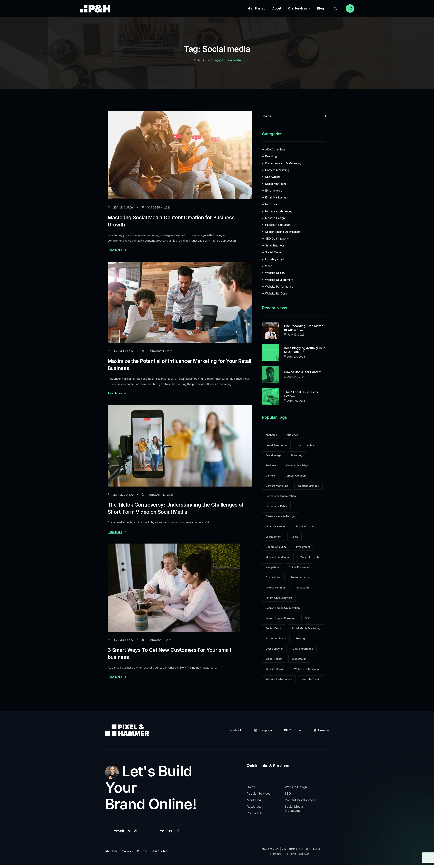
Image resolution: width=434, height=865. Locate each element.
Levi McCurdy (122, 207)
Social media (273, 628)
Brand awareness (276, 445)
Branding (271, 156)
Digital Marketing (276, 183)
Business (271, 465)
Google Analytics (276, 546)
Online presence (299, 567)
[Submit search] (325, 116)
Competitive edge (297, 465)
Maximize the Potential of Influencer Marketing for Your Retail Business (179, 364)
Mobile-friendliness (277, 557)
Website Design (275, 272)
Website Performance (279, 286)
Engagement (273, 536)
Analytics (271, 434)
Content (270, 475)
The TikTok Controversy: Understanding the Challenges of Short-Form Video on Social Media (176, 508)
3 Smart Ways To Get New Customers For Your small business (169, 653)
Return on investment (278, 597)
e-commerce (273, 190)
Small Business (274, 245)
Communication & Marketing (283, 163)
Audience (292, 434)
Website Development (279, 279)
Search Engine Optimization (283, 231)
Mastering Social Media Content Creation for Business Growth (171, 221)
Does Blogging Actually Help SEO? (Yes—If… (304, 350)
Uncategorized (274, 259)
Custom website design (280, 516)
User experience (303, 648)
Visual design (273, 658)
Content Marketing (277, 170)
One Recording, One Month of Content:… (303, 327)
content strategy (308, 485)
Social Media (273, 252)
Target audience (275, 638)
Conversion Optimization (280, 496)
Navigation (272, 567)
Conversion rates (276, 506)
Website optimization (307, 669)
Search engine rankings (280, 618)
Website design (274, 669)
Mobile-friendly (309, 557)
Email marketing (275, 197)
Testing (300, 638)
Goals (294, 536)
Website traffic (311, 679)
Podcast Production (278, 224)
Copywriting (272, 176)
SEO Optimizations (277, 238)
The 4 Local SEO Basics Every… (301, 394)
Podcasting (302, 587)
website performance (278, 679)
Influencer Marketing (278, 211)
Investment (303, 546)
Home (196, 60)
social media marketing (306, 628)
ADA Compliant (275, 149)
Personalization (300, 577)
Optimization (273, 577)
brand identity (305, 445)
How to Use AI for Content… (304, 372)
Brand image (273, 455)
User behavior (274, 648)
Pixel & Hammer (275, 587)
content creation (295, 475)
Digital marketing (276, 526)
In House (271, 204)
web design (299, 658)
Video (268, 266)
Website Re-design (277, 293)
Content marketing (276, 485)
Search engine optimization (282, 608)
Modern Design (275, 218)
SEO (307, 618)
